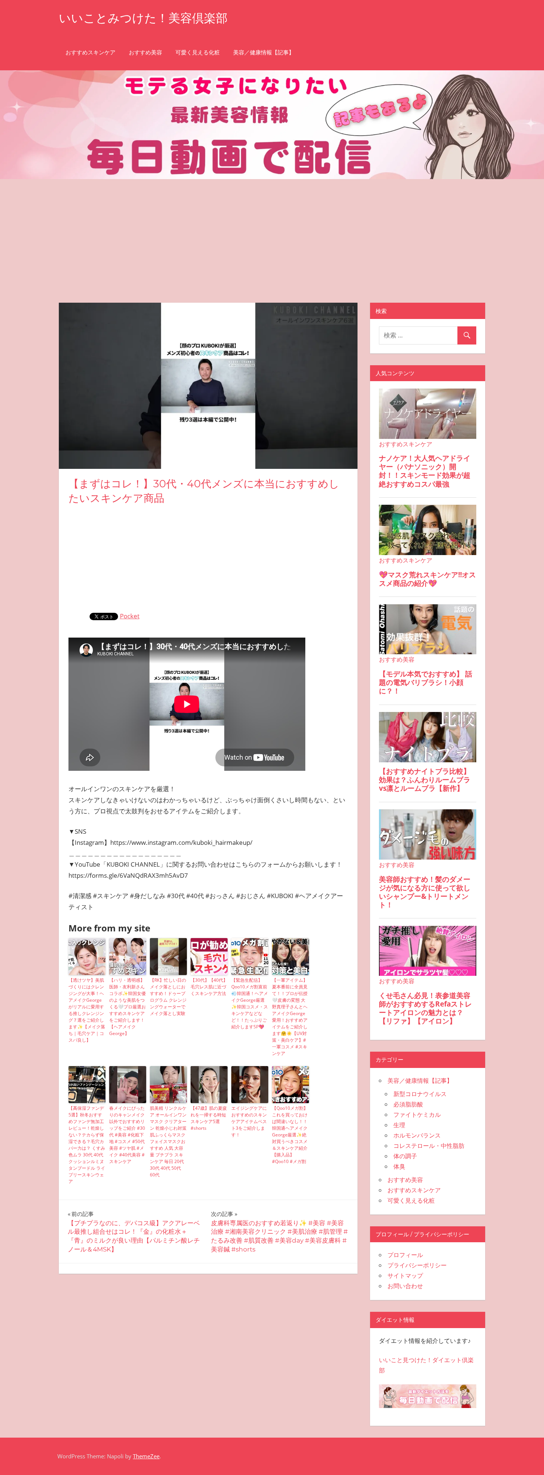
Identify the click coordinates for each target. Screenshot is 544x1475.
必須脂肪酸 (408, 1104)
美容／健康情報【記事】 (263, 52)
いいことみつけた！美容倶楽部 (143, 18)
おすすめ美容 (145, 52)
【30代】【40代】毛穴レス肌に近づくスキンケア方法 (209, 987)
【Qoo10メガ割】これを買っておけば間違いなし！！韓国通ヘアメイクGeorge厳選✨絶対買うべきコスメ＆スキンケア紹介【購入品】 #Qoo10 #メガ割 (290, 1135)
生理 (399, 1125)
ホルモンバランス (417, 1135)
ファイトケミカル (417, 1115)
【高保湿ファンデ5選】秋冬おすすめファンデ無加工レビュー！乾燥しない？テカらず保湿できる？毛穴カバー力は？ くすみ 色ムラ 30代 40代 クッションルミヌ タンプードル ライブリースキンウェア (86, 1145)
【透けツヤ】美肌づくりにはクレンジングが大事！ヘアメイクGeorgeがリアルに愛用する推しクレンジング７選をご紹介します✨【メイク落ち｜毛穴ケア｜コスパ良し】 (86, 1010)
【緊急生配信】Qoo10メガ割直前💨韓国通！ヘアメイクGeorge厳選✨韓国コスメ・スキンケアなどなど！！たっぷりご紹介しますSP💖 (249, 1003)
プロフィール (405, 1255)
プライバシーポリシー (417, 1265)
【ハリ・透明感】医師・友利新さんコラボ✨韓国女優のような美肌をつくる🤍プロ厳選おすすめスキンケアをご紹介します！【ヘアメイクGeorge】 (127, 1006)
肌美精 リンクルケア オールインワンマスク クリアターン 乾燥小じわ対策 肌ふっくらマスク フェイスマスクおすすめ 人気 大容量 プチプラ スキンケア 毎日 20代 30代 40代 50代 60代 (168, 1141)
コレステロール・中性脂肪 (428, 1146)
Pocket (130, 616)
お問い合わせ (405, 1286)
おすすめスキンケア (90, 52)
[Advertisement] (272, 234)
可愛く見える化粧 (197, 52)
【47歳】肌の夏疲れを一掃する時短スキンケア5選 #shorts (209, 1118)
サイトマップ (405, 1275)
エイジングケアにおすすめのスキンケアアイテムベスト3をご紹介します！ (249, 1121)
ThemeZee (146, 1456)
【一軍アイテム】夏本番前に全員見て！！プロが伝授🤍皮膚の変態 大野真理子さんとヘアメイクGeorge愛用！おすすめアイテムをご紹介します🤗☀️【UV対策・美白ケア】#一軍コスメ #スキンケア (290, 1016)
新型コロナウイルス (420, 1094)
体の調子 (405, 1156)
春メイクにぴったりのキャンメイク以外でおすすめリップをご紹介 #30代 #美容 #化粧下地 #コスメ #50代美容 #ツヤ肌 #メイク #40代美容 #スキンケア (127, 1135)
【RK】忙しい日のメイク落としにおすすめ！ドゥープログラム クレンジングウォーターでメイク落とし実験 (168, 997)
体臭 (399, 1166)
